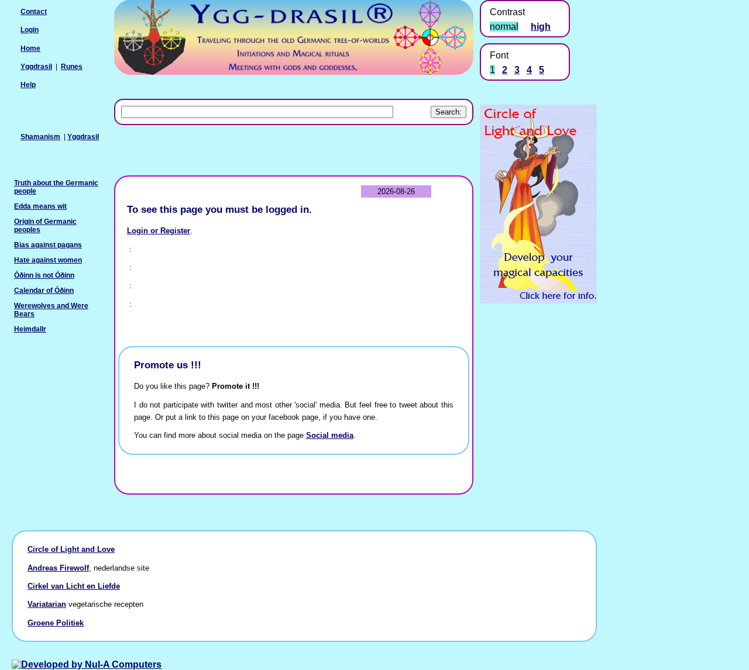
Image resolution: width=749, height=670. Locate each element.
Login (29, 30)
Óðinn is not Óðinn (44, 275)
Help (28, 85)
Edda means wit (40, 206)
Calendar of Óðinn (44, 290)
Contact (33, 12)
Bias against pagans (48, 245)
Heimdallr (30, 329)
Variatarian (47, 604)
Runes (72, 67)
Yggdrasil (83, 137)
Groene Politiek (56, 623)
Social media (329, 435)
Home (30, 48)
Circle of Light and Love (71, 549)
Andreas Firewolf (58, 568)
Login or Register (158, 230)
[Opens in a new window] (538, 300)
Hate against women (48, 260)
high (541, 27)
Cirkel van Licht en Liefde (74, 586)
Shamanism (40, 137)
